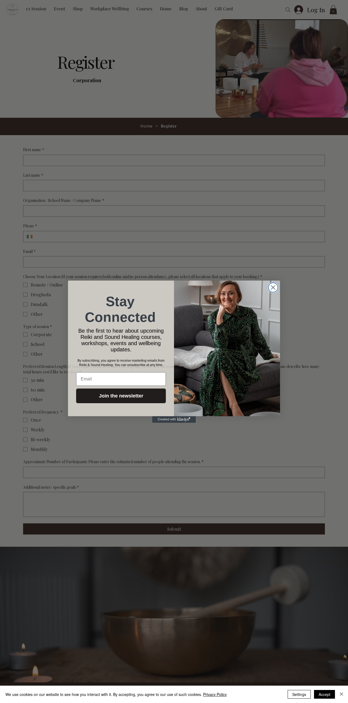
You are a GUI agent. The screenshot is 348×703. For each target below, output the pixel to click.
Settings (299, 694)
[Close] (341, 694)
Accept (324, 694)
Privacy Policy (215, 694)
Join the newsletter (121, 396)
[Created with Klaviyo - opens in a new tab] (174, 419)
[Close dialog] (273, 287)
